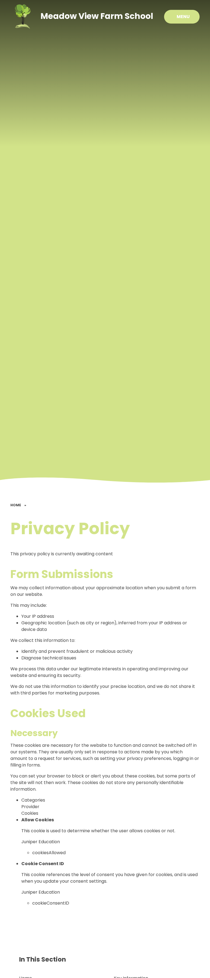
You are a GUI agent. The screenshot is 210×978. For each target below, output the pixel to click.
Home (15, 505)
